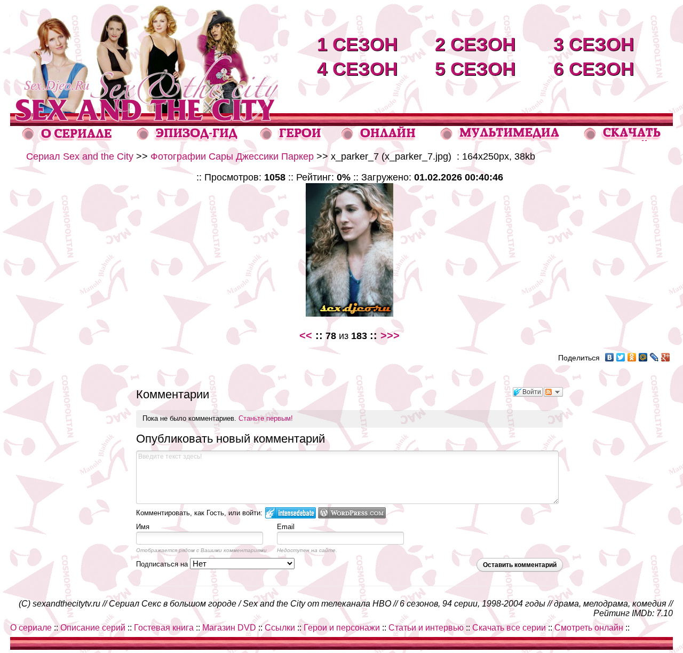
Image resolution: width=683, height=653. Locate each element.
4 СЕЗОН (357, 68)
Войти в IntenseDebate (290, 512)
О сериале (31, 627)
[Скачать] (623, 138)
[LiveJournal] (654, 357)
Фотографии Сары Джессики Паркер (232, 156)
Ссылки (280, 627)
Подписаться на (163, 564)
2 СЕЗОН (475, 44)
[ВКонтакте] (609, 357)
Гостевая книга (164, 627)
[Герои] (291, 138)
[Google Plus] (665, 357)
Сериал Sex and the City (79, 156)
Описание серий (92, 627)
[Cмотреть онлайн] (378, 138)
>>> (390, 335)
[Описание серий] (187, 138)
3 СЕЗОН (593, 44)
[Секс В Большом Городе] (144, 110)
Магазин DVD (229, 627)
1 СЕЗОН (357, 44)
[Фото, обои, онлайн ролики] (499, 138)
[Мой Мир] (643, 357)
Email (286, 527)
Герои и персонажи (342, 627)
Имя (142, 527)
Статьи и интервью (426, 627)
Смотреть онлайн (588, 627)
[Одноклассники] (632, 357)
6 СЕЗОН (593, 68)
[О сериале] (67, 138)
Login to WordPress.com (352, 512)
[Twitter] (620, 357)
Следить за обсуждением (553, 392)
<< (305, 335)
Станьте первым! (266, 418)
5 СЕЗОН (475, 68)
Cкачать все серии (509, 627)
